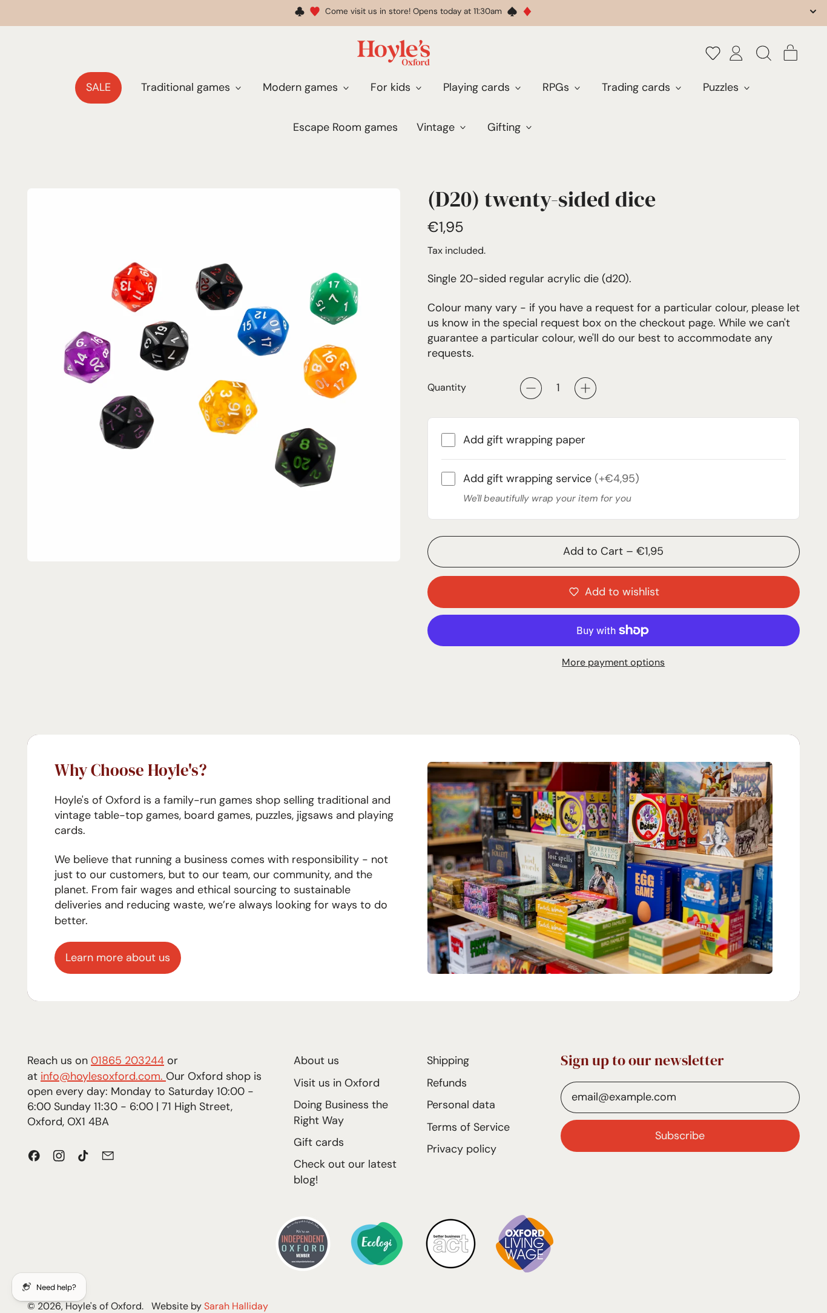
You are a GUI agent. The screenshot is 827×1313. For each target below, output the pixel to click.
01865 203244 (127, 1060)
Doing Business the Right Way (341, 1112)
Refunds (447, 1083)
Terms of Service (468, 1127)
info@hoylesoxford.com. (103, 1076)
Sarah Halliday (236, 1306)
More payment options (613, 662)
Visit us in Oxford (337, 1083)
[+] (585, 388)
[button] (713, 52)
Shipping (448, 1060)
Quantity (446, 387)
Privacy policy (461, 1149)
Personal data (461, 1104)
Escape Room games (345, 127)
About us (316, 1060)
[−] (531, 388)
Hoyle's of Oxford (103, 1306)
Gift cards (319, 1142)
